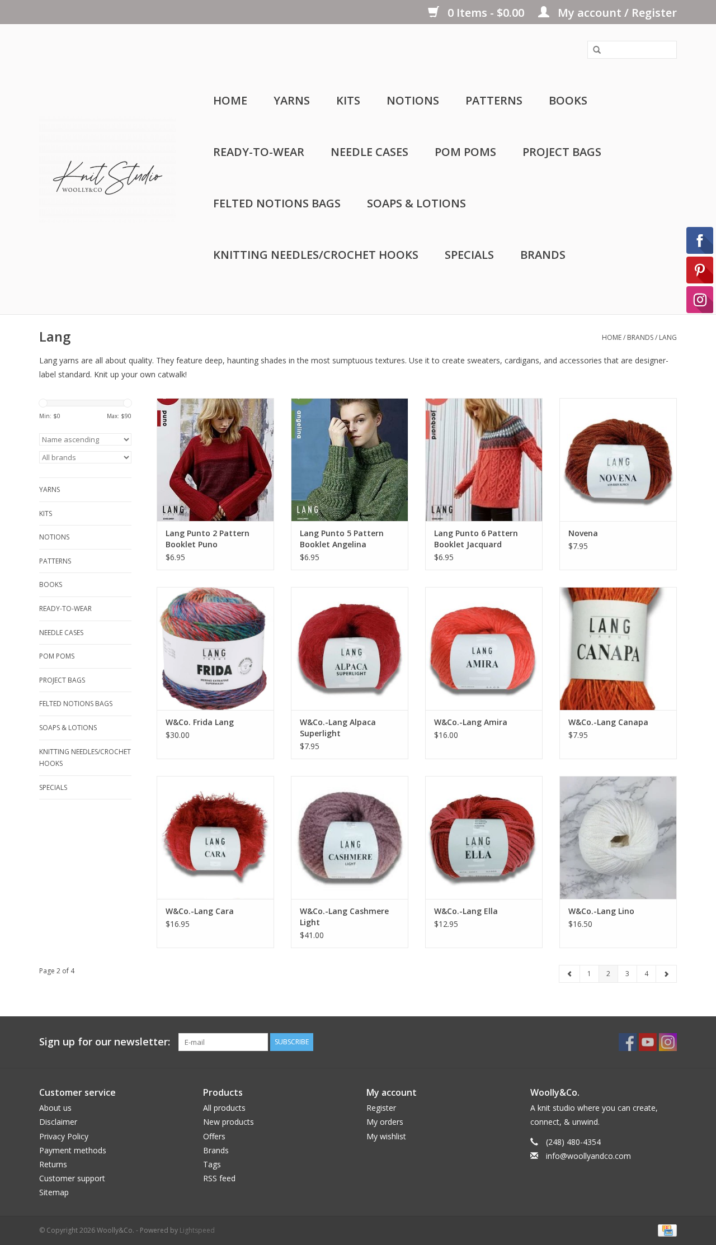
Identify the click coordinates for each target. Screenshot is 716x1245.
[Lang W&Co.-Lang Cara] (215, 837)
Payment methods (72, 1150)
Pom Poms (465, 151)
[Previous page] (569, 973)
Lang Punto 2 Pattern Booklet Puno (207, 539)
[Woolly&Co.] (107, 169)
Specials (469, 254)
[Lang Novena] (618, 459)
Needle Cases (369, 151)
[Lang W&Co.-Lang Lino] (618, 837)
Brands (543, 254)
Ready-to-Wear (258, 151)
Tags (212, 1164)
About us (55, 1107)
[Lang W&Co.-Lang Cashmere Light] (349, 837)
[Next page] (666, 973)
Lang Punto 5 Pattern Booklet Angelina (342, 539)
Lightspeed (197, 1230)
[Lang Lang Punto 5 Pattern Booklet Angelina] (349, 459)
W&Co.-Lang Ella (466, 911)
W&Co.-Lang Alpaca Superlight (338, 728)
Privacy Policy (63, 1136)
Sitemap (54, 1192)
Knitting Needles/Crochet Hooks (315, 254)
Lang (668, 337)
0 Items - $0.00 (486, 12)
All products (224, 1107)
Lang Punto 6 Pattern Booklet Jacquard (476, 539)
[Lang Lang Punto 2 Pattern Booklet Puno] (215, 459)
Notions (413, 100)
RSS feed (219, 1178)
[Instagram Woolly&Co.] (668, 1042)
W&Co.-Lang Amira (470, 722)
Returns (53, 1164)
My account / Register (616, 12)
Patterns (493, 100)
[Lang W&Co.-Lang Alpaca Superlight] (349, 648)
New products (228, 1121)
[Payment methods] (665, 1230)
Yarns (292, 100)
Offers (214, 1136)
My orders (384, 1121)
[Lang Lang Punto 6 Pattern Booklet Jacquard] (484, 459)
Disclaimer (58, 1121)
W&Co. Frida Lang (200, 722)
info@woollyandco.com (588, 1156)
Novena (583, 533)
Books (568, 100)
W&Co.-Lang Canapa (608, 722)
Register (381, 1107)
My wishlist (386, 1136)
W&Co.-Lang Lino (601, 911)
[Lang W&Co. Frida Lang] (215, 648)
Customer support (72, 1178)
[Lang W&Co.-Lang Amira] (484, 648)
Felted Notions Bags (277, 203)
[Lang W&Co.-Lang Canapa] (618, 648)
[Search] (593, 50)
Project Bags (561, 151)
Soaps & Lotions (416, 203)
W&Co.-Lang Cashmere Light (344, 916)
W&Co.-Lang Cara (200, 911)
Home (230, 100)
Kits (348, 100)
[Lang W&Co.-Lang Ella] (484, 837)
